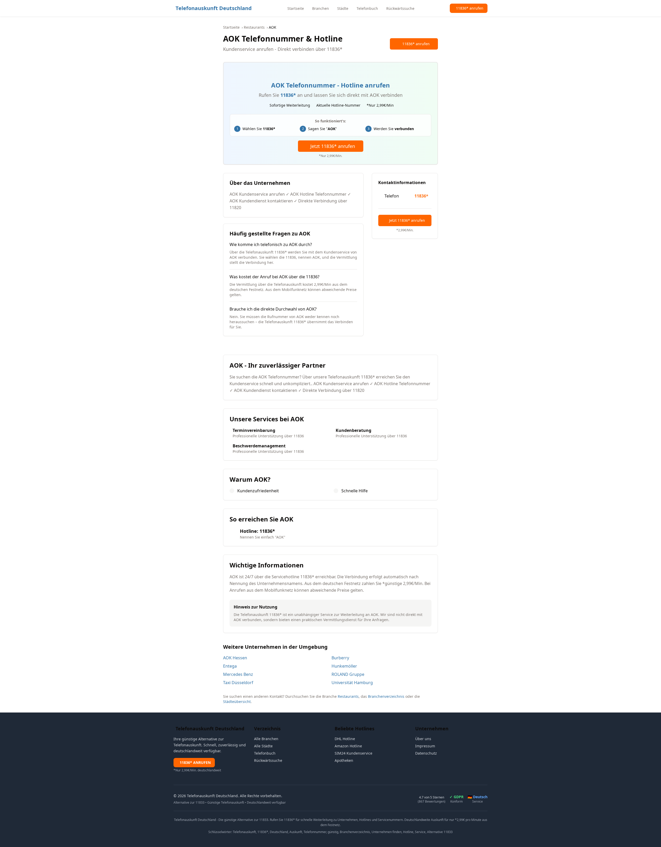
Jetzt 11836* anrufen (332, 146)
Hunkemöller (344, 666)
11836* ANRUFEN (195, 762)
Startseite (231, 27)
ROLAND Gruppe (348, 674)
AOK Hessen (235, 658)
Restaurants (254, 27)
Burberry (340, 658)
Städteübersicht (237, 701)
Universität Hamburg (352, 682)
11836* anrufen (416, 43)
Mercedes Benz (238, 674)
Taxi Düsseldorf (238, 682)
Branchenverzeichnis (386, 696)
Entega (230, 666)
